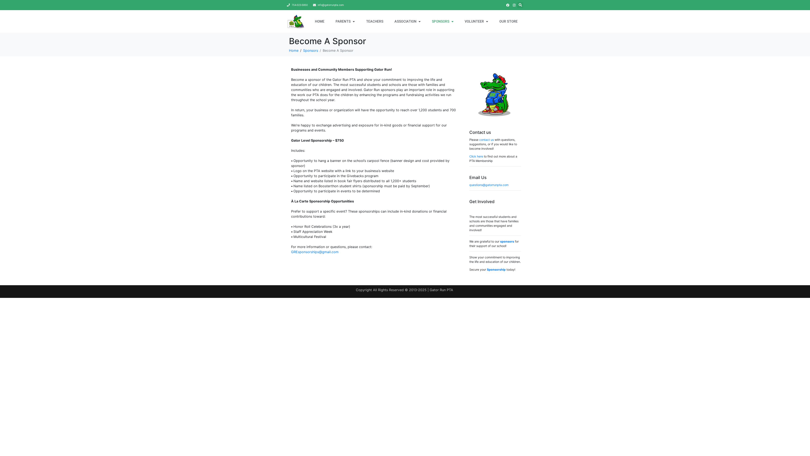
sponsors (507, 241)
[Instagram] (514, 5)
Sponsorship (496, 269)
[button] (520, 5)
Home (319, 21)
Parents (343, 21)
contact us (486, 139)
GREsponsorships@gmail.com (315, 252)
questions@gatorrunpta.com (489, 185)
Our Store (508, 21)
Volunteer (474, 21)
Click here (476, 156)
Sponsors (440, 21)
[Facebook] (508, 5)
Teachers (374, 21)
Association (405, 21)
